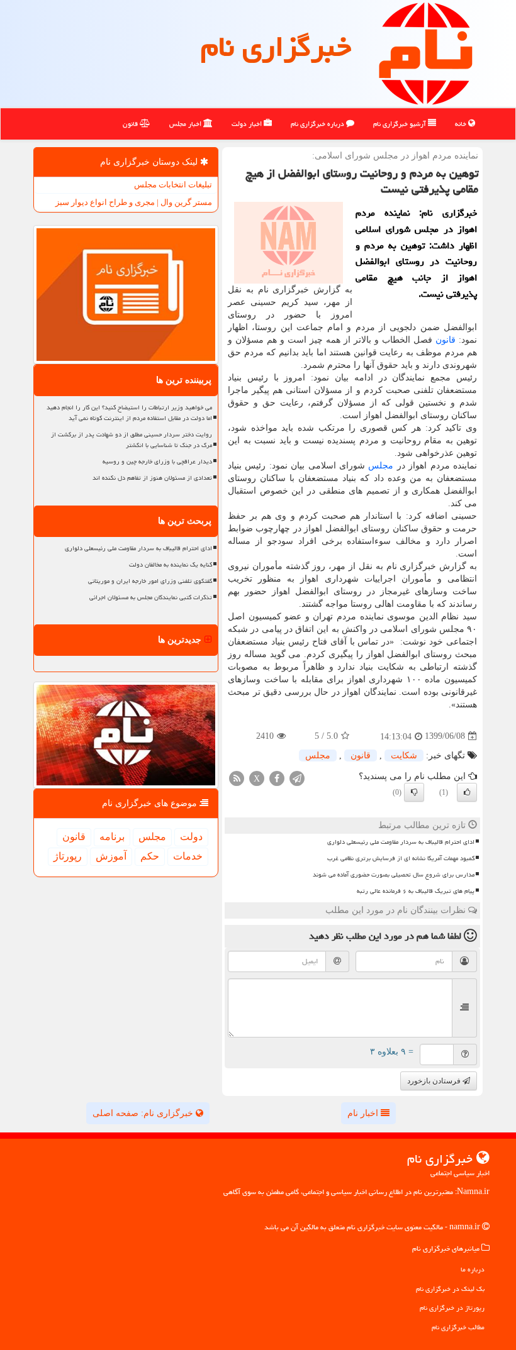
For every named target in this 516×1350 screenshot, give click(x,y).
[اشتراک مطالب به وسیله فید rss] (236, 777)
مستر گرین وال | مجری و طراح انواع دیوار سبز (133, 202)
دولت (191, 836)
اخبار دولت (248, 123)
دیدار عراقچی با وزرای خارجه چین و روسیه (157, 461)
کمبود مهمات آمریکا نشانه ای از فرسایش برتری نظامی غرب (400, 858)
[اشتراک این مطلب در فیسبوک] (277, 777)
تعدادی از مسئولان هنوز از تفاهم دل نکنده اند (152, 478)
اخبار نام (364, 1113)
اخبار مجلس (186, 123)
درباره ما (473, 1269)
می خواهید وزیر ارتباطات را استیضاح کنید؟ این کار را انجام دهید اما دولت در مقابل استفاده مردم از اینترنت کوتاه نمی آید (129, 412)
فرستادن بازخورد (435, 1080)
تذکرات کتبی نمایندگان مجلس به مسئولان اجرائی (150, 597)
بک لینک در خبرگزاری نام (450, 1288)
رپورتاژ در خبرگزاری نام (452, 1307)
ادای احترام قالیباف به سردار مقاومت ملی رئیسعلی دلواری (400, 842)
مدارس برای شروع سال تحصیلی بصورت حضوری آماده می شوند (393, 874)
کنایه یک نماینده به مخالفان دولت (170, 564)
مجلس (380, 465)
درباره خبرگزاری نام (318, 123)
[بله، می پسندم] (467, 792)
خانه (461, 123)
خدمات (188, 856)
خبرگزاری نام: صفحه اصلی (144, 1113)
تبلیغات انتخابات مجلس (173, 184)
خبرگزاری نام (276, 46)
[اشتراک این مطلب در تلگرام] (297, 777)
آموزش (111, 856)
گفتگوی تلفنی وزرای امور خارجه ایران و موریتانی (150, 581)
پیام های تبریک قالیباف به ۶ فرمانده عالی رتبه (415, 891)
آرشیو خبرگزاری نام (400, 123)
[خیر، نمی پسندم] (414, 792)
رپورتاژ (67, 856)
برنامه (112, 836)
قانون (131, 123)
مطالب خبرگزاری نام (458, 1327)
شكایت (404, 755)
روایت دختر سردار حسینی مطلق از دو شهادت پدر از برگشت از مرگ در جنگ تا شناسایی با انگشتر (131, 439)
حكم (149, 856)
